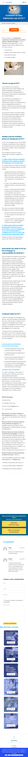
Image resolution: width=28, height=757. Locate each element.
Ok (6, 755)
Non (9, 755)
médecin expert (17, 390)
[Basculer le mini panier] (25, 2)
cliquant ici (16, 423)
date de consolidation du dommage (12, 317)
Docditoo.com (16, 459)
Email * (4, 589)
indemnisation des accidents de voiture (11, 437)
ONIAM (10, 106)
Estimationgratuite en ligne (14, 524)
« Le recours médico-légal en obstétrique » (12, 465)
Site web (5, 594)
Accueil (3, 23)
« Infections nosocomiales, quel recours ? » (13, 462)
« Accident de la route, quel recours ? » (16, 450)
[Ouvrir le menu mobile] (23, 2)
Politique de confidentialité (17, 755)
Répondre (22, 547)
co (5, 442)
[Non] (26, 752)
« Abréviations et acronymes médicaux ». (12, 468)
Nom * (4, 583)
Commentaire (6, 605)
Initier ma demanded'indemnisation (14, 531)
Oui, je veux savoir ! (8, 504)
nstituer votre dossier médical (13, 442)
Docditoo (9, 2)
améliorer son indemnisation (12, 441)
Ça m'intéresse (11, 642)
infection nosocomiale (10, 118)
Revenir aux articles (10, 23)
